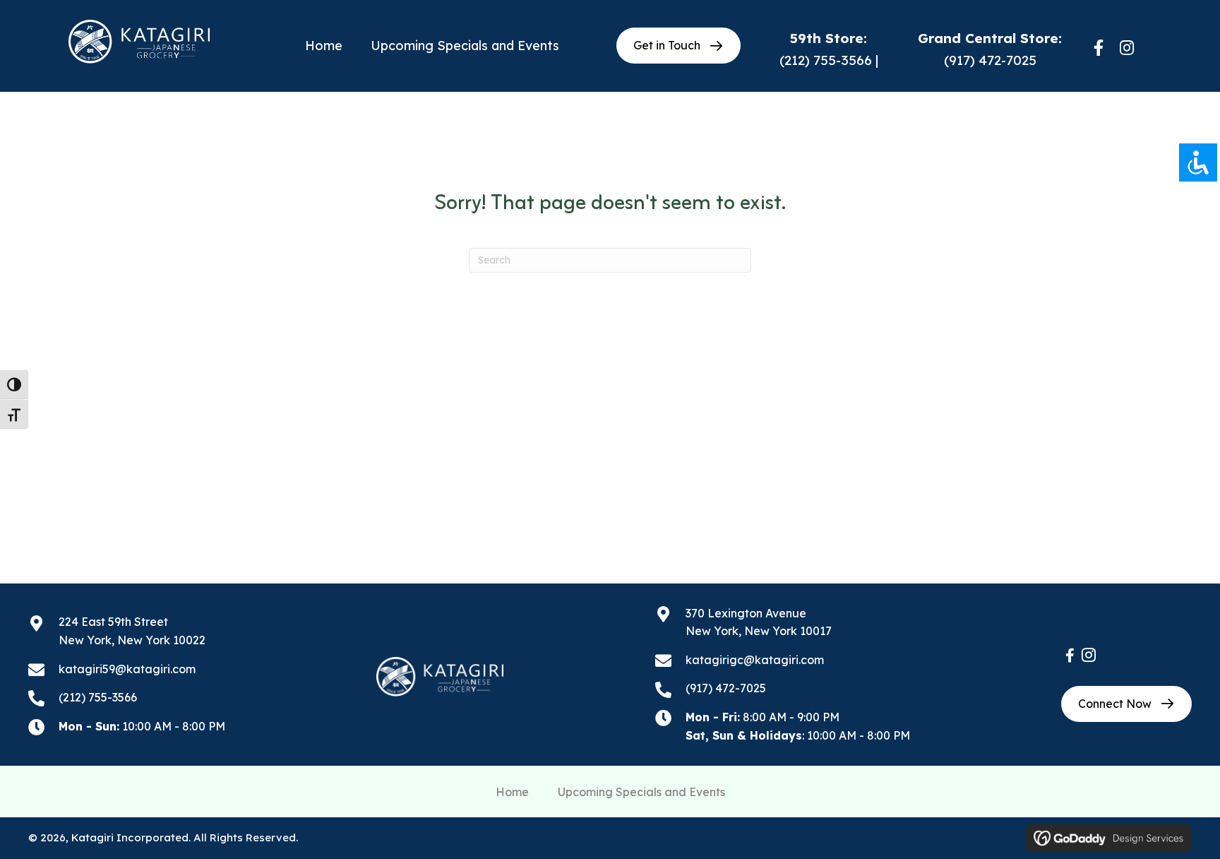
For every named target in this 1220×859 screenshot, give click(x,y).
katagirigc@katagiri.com (755, 660)
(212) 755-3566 (825, 60)
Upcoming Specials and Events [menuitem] (641, 792)
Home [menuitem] (512, 792)
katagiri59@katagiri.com (127, 669)
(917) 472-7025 (990, 60)
